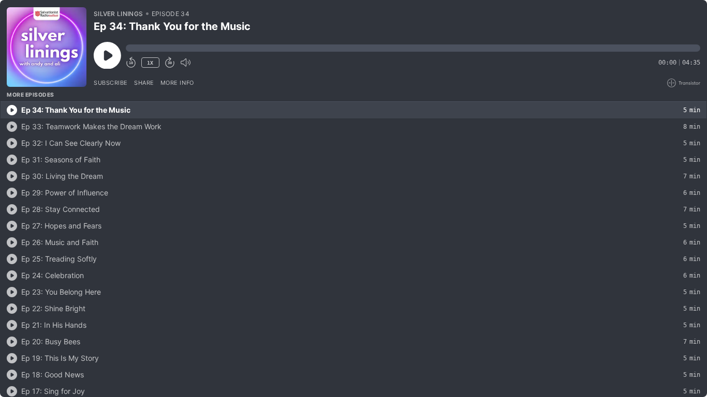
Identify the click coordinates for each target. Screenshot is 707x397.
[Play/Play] (12, 110)
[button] (413, 48)
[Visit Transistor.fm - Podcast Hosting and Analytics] (683, 83)
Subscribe (111, 82)
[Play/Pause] (46, 47)
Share (144, 82)
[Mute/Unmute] (185, 62)
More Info (177, 82)
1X (150, 63)
